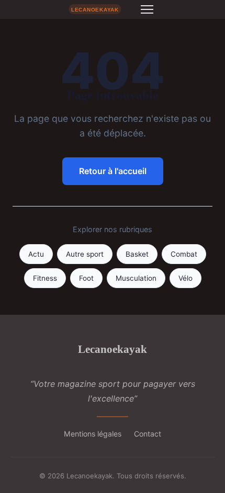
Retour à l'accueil (113, 171)
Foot (86, 278)
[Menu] (147, 9)
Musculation (136, 278)
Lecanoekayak (112, 349)
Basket (137, 254)
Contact (147, 433)
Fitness (45, 278)
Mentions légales (92, 433)
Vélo (185, 278)
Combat (184, 254)
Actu (36, 254)
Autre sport (85, 254)
